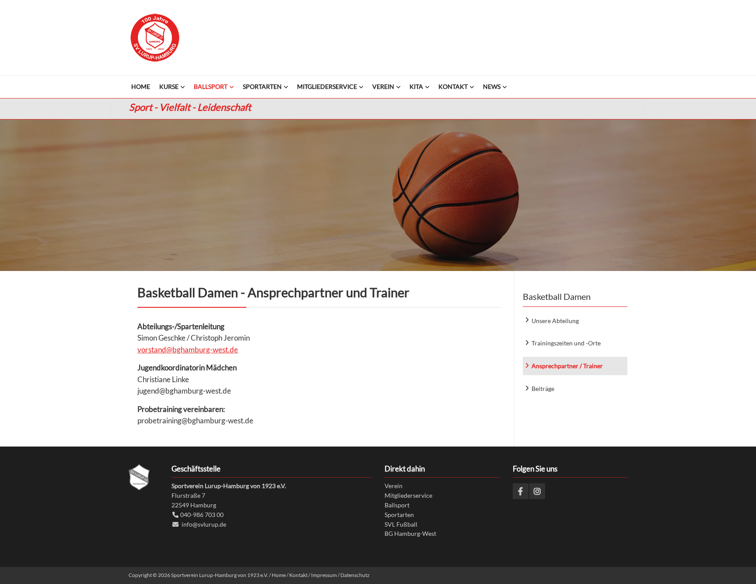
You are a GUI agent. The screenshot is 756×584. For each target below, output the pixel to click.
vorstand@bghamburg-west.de (187, 349)
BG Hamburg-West (410, 533)
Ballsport (397, 505)
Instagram (537, 491)
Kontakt (298, 575)
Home (279, 575)
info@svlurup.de (204, 524)
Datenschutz (355, 575)
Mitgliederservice (408, 495)
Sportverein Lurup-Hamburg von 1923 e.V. (155, 37)
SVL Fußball (401, 524)
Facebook (520, 491)
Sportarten (399, 514)
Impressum (324, 575)
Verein (393, 485)
